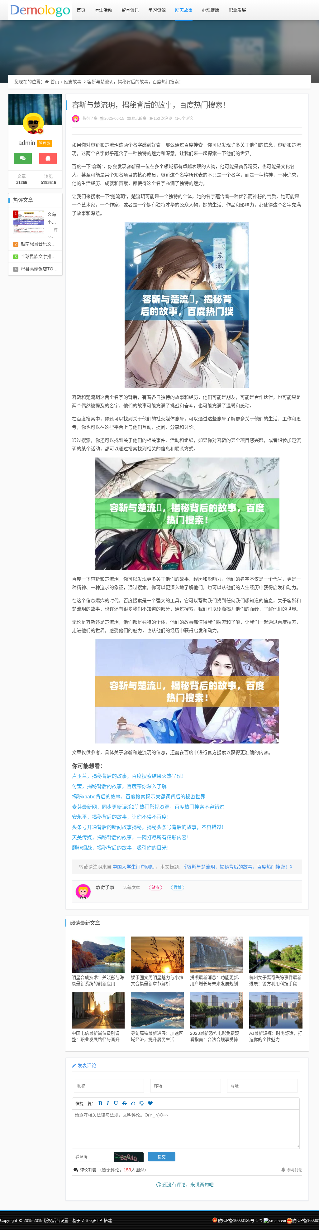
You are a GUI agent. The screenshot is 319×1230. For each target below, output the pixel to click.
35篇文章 (131, 887)
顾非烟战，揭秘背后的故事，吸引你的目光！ (122, 847)
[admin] (33, 126)
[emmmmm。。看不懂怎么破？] (141, 1103)
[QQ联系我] (48, 158)
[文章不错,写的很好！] (133, 1103)
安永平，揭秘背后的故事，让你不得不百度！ (122, 817)
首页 (81, 9)
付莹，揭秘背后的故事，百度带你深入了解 (119, 786)
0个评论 (186, 118)
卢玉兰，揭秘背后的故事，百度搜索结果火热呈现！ (129, 776)
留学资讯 (130, 9)
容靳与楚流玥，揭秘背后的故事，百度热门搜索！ (135, 81)
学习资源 (157, 9)
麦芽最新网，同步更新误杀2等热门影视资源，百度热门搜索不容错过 (148, 807)
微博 (177, 887)
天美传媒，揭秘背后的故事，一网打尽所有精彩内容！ (132, 837)
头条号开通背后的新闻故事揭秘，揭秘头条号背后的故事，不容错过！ (149, 827)
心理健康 (210, 9)
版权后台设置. (56, 1220)
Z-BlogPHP (92, 1220)
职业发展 (237, 9)
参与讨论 (294, 1170)
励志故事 (184, 9)
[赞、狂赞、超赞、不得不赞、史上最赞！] (150, 1103)
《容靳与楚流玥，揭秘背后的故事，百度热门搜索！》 (239, 866)
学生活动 (103, 9)
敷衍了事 (90, 118)
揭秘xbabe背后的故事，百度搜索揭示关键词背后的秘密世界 (138, 796)
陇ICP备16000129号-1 (238, 1220)
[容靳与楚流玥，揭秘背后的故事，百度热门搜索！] (187, 305)
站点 (155, 887)
